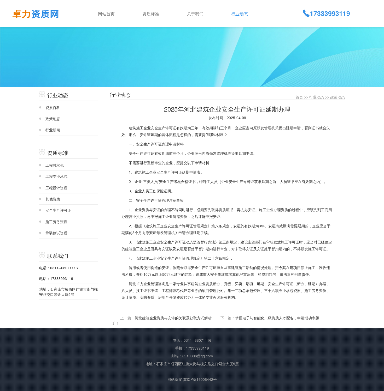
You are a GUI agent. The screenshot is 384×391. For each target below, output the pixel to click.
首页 (299, 97)
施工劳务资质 (56, 221)
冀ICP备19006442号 (200, 379)
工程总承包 (54, 165)
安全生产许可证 (58, 210)
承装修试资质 (56, 232)
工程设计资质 (56, 187)
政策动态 (52, 118)
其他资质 (52, 198)
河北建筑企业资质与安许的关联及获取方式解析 (173, 317)
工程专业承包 (56, 176)
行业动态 (316, 97)
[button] (160, 13)
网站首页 (106, 14)
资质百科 (52, 107)
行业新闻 (52, 129)
